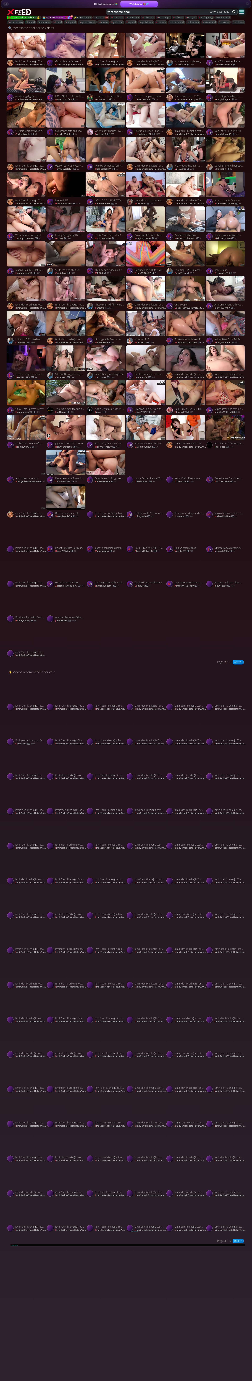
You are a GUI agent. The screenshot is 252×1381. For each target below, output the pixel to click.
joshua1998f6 (224, 551)
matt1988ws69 (106, 238)
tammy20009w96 (28, 238)
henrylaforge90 (227, 99)
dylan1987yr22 (146, 273)
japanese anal (209, 22)
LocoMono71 (105, 99)
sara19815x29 (66, 481)
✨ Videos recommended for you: (31, 672)
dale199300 (104, 342)
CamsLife (143, 585)
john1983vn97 (224, 308)
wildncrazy (144, 342)
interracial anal (176, 22)
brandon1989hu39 (227, 203)
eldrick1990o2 (66, 134)
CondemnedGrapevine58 (31, 99)
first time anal (223, 17)
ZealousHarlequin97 (70, 585)
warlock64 (145, 203)
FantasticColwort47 (188, 238)
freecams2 (104, 134)
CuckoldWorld (26, 134)
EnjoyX (102, 412)
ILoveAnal (184, 516)
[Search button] (234, 12)
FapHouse (64, 412)
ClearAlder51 (225, 273)
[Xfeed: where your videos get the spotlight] (19, 12)
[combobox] (168, 12)
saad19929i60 (26, 377)
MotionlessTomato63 (189, 342)
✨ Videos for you (82, 17)
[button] (241, 11)
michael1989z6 (225, 516)
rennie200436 (106, 203)
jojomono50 (145, 377)
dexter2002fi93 (66, 99)
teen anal (99, 17)
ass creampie (163, 17)
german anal (44, 22)
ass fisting (178, 17)
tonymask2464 (147, 238)
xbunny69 (184, 412)
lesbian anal (193, 22)
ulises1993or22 (146, 99)
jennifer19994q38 (227, 412)
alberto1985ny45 (147, 551)
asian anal (161, 22)
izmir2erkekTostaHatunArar (31, 64)
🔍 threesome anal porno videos (31, 28)
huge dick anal (146, 22)
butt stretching (15, 22)
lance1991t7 (145, 412)
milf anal (57, 22)
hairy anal (131, 22)
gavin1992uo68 (146, 446)
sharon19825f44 (107, 585)
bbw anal (30, 22)
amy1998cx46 (105, 481)
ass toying (191, 17)
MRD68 (63, 238)
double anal (148, 17)
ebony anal (224, 22)
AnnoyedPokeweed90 (30, 481)
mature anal (117, 17)
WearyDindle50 (66, 516)
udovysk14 (144, 516)
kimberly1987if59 (187, 585)
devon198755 (65, 551)
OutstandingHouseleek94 (71, 64)
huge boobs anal (87, 22)
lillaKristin (223, 169)
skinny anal (70, 22)
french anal (238, 22)
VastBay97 (184, 551)
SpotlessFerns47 (225, 64)
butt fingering (206, 17)
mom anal (103, 22)
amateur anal (132, 17)
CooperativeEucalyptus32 (191, 308)
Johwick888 (224, 585)
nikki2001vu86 (225, 238)
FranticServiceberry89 (190, 99)
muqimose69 (105, 551)
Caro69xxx (184, 64)
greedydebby (25, 620)
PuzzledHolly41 (106, 169)
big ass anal (117, 22)
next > (238, 662)
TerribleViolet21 (67, 169)
